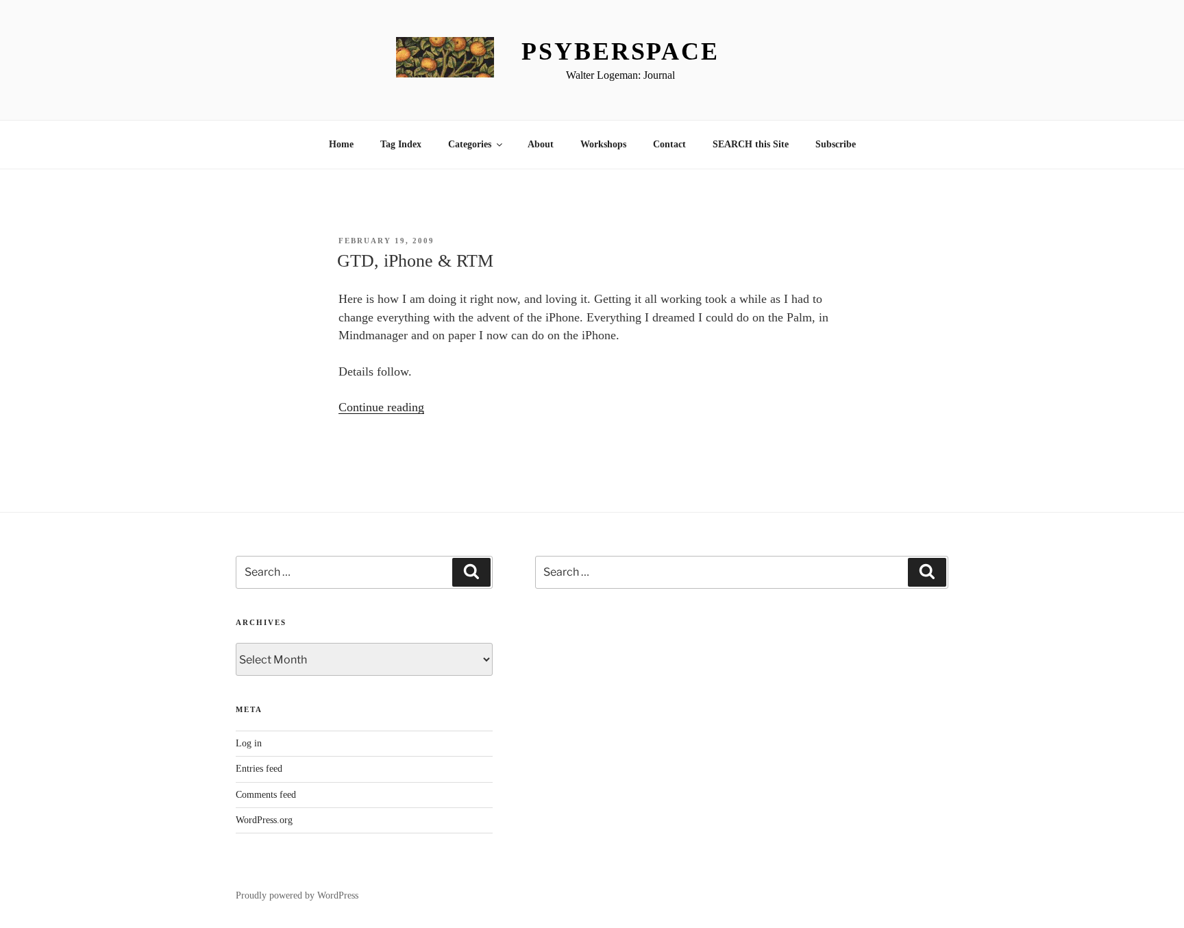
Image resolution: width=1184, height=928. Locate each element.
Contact (669, 144)
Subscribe (835, 144)
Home (341, 144)
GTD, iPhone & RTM (415, 261)
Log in (249, 743)
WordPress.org (264, 820)
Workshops (603, 144)
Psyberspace (620, 51)
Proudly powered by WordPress (297, 895)
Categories (469, 144)
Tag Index (400, 144)
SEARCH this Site (751, 144)
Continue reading (381, 407)
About (541, 144)
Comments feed (266, 795)
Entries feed (259, 769)
